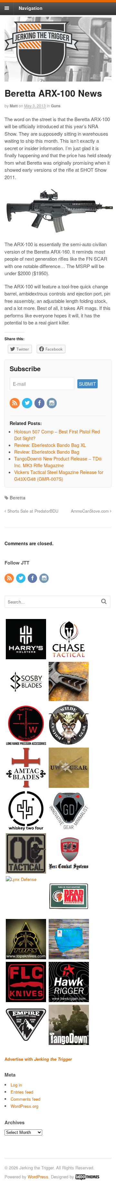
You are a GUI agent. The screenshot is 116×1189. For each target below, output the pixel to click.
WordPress (38, 1177)
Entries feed (22, 1092)
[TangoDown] (69, 1042)
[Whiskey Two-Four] (26, 827)
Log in (16, 1085)
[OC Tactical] (26, 870)
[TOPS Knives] (26, 956)
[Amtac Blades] (26, 784)
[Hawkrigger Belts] (69, 999)
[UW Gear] (69, 784)
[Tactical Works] (26, 742)
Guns (56, 106)
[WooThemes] (87, 1177)
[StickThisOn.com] (69, 913)
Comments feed (25, 1099)
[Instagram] (52, 403)
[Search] (104, 601)
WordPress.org (24, 1106)
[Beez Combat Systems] (69, 870)
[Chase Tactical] (69, 656)
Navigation (31, 8)
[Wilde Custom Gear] (69, 742)
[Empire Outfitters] (26, 1042)
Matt (14, 106)
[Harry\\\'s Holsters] (26, 656)
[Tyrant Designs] (69, 699)
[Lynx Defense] (21, 879)
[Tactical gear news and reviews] (42, 73)
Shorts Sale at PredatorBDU (32, 511)
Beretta (17, 497)
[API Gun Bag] (69, 956)
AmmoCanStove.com (90, 511)
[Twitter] (27, 403)
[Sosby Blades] (26, 699)
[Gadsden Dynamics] (69, 827)
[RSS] (15, 403)
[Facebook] (39, 403)
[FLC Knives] (26, 999)
